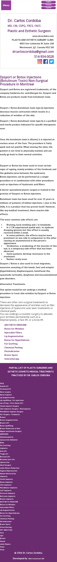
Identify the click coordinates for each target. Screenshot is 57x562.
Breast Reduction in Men (10, 428)
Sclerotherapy (11, 358)
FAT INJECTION (6, 530)
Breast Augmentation (9, 420)
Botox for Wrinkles (14, 328)
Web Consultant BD (36, 558)
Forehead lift (5, 389)
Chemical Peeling (13, 347)
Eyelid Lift (4, 386)
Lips (1, 535)
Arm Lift (3, 451)
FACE (2, 383)
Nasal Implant (6, 395)
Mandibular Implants (8, 488)
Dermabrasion (11, 351)
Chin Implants (5, 485)
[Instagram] (39, 61)
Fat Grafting (11, 343)
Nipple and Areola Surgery (10, 431)
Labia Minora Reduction (9, 468)
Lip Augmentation (13, 336)
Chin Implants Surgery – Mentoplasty (15, 409)
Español (48, 8)
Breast (3, 417)
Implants (3, 448)
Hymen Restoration (8, 473)
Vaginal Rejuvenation (8, 471)
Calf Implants (5, 490)
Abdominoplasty (6, 437)
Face (2, 533)
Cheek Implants (6, 479)
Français (49, 5)
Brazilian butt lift (7, 459)
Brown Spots (11, 354)
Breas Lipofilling (6, 426)
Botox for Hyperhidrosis (17, 339)
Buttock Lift (5, 457)
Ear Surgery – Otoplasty (10, 414)
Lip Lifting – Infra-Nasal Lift (11, 403)
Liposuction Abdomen (9, 440)
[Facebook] (45, 61)
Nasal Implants (6, 482)
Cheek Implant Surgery (9, 406)
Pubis (2, 547)
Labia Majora (5, 544)
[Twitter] (51, 61)
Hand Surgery (5, 465)
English (48, 2)
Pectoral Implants (7, 493)
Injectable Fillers (13, 332)
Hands (2, 541)
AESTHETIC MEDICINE (15, 324)
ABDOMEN (4, 434)
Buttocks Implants (7, 496)
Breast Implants (6, 499)
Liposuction (5, 462)
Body (2, 442)
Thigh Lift (4, 454)
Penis (2, 549)
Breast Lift (4, 423)
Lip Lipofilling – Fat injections (12, 400)
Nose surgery (5, 392)
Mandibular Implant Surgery (11, 411)
